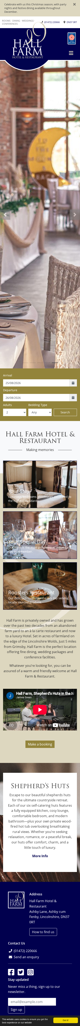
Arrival (7, 375)
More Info (40, 856)
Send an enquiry (26, 957)
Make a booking (40, 744)
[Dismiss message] (74, 4)
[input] (36, 383)
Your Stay (18, 490)
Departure (10, 390)
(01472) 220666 (52, 22)
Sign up (16, 1009)
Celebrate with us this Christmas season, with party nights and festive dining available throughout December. (35, 8)
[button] (71, 52)
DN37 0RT (72, 22)
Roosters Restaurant (31, 592)
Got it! (66, 1020)
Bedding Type (37, 405)
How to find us (43, 932)
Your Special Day (27, 541)
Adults (7, 405)
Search (65, 412)
